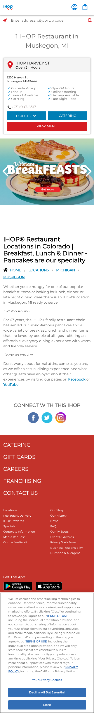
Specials (9, 526)
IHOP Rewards (13, 521)
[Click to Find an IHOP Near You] (5, 20)
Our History (58, 515)
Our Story (57, 510)
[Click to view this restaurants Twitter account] (47, 417)
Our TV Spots (59, 531)
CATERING (17, 445)
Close (47, 704)
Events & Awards (62, 537)
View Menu (47, 126)
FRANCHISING (22, 481)
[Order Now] (85, 7)
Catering (67, 116)
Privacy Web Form (63, 542)
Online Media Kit (15, 542)
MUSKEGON (14, 277)
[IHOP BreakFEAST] (47, 171)
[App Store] (49, 586)
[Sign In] (74, 7)
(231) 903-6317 (24, 107)
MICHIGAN (66, 270)
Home (16, 270)
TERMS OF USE (57, 616)
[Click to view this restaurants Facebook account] (33, 417)
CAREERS (15, 469)
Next (88, 171)
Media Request (14, 537)
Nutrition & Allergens (65, 553)
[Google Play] (17, 586)
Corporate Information (19, 531)
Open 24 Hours (28, 67)
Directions (26, 116)
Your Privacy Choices (47, 680)
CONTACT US (20, 493)
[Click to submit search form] (88, 20)
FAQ (53, 526)
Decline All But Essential (47, 692)
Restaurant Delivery (17, 515)
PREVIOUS (5, 171)
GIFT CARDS (19, 457)
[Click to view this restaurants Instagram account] (60, 417)
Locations (39, 270)
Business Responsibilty (66, 547)
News (54, 521)
